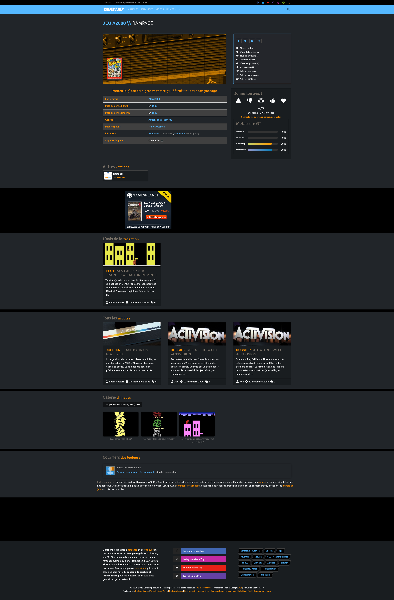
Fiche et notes (246, 48)
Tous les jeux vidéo (249, 569)
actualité (132, 549)
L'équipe (258, 557)
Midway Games (157, 126)
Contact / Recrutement (250, 551)
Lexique (269, 551)
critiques (149, 549)
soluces (262, 482)
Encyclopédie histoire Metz (196, 591)
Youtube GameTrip (192, 567)
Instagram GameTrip (193, 559)
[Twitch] (273, 2)
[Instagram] (278, 2)
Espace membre (247, 575)
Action (152, 119)
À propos (271, 563)
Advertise (142, 3)
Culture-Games (142, 591)
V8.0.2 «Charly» (204, 587)
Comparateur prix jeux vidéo (224, 591)
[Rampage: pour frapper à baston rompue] (132, 254)
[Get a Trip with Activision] (197, 333)
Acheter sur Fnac (248, 79)
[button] (179, 9)
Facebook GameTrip (193, 551)
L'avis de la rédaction (249, 52)
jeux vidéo (140, 568)
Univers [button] (171, 9)
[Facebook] (257, 2)
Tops (280, 551)
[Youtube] (268, 2)
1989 (154, 105)
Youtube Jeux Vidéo (159, 591)
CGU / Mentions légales (277, 557)
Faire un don (265, 575)
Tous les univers (269, 569)
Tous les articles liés (249, 56)
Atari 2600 (154, 99)
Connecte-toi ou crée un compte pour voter (261, 117)
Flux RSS (244, 563)
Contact (107, 3)
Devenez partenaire (262, 591)
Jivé (240, 587)
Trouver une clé (247, 67)
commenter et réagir (187, 485)
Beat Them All (164, 119)
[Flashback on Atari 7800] (132, 333)
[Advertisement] (246, 210)
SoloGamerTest (245, 591)
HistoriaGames (176, 591)
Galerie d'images (247, 59)
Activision (154, 133)
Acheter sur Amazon (249, 75)
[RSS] (288, 2)
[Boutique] (262, 2)
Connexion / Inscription (125, 3)
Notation (284, 563)
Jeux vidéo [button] (147, 9)
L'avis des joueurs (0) (249, 63)
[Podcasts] (283, 2)
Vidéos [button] (160, 9)
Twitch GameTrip (192, 576)
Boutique (258, 563)
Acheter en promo (248, 71)
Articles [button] (133, 9)
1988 (154, 112)
